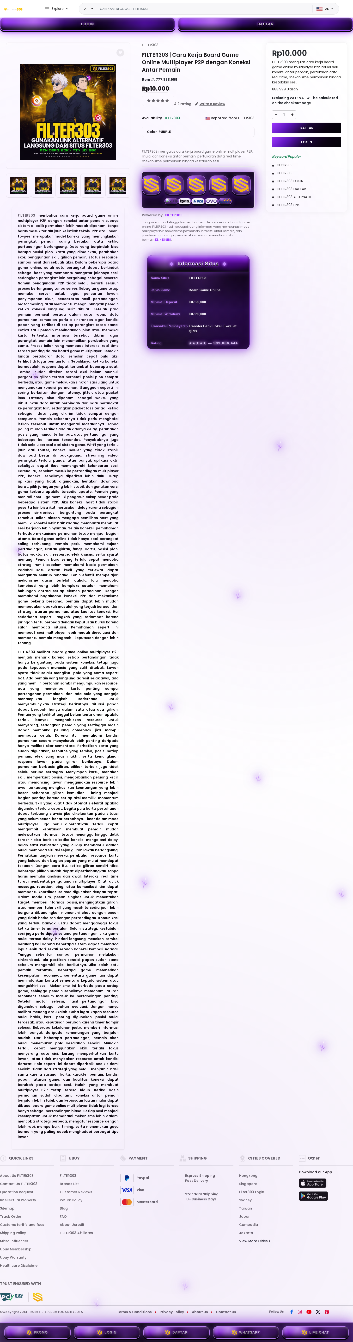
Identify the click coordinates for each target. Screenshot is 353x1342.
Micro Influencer (14, 1241)
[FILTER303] (13, 9)
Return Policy (71, 1200)
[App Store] (313, 1185)
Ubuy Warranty (13, 1257)
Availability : (153, 118)
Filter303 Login (251, 1192)
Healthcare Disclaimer (19, 1265)
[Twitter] (318, 1312)
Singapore (248, 1183)
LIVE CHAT (319, 1332)
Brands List (69, 1183)
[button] (120, 52)
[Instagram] (300, 1312)
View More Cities (254, 1241)
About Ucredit (72, 1224)
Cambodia (248, 1224)
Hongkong (248, 1175)
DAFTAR (265, 24)
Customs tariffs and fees (22, 1224)
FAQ (63, 1216)
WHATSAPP (249, 1332)
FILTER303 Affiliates (76, 1232)
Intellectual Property (18, 1200)
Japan (244, 1216)
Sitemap (7, 1208)
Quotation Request (16, 1192)
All (86, 8)
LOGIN (87, 24)
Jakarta (246, 1232)
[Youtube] (308, 1312)
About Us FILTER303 (17, 1175)
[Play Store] (313, 1197)
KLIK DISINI (163, 240)
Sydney (245, 1200)
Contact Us (226, 1312)
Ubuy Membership (15, 1249)
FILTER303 (26, 215)
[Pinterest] (327, 1312)
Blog (64, 1208)
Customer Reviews (76, 1192)
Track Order (10, 1216)
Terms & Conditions (134, 1312)
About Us (200, 1312)
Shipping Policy (13, 1232)
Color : (159, 131)
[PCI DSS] (11, 1297)
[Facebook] (291, 1312)
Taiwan (245, 1208)
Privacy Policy (172, 1312)
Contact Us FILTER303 (18, 1183)
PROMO (41, 1332)
